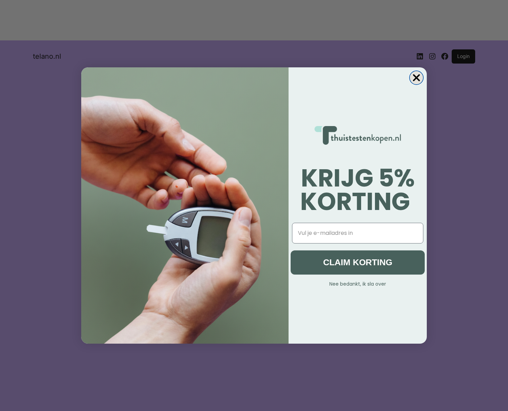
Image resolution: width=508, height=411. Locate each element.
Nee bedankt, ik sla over (357, 283)
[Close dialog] (416, 78)
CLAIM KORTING (357, 262)
